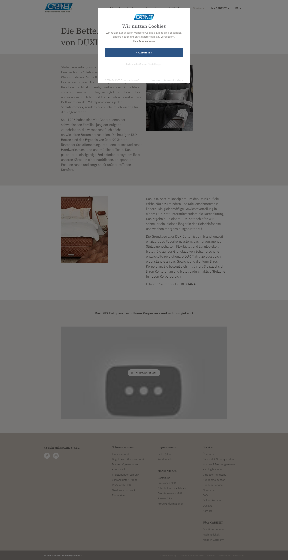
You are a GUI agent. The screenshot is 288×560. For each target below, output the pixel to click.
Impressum (156, 80)
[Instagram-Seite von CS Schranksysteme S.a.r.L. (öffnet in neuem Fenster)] (56, 456)
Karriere (210, 555)
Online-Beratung (168, 555)
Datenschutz (224, 555)
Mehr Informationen (144, 41)
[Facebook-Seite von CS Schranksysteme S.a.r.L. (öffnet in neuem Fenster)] (47, 456)
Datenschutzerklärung (173, 80)
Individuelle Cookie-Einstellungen (144, 64)
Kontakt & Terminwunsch (192, 555)
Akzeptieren (144, 52)
